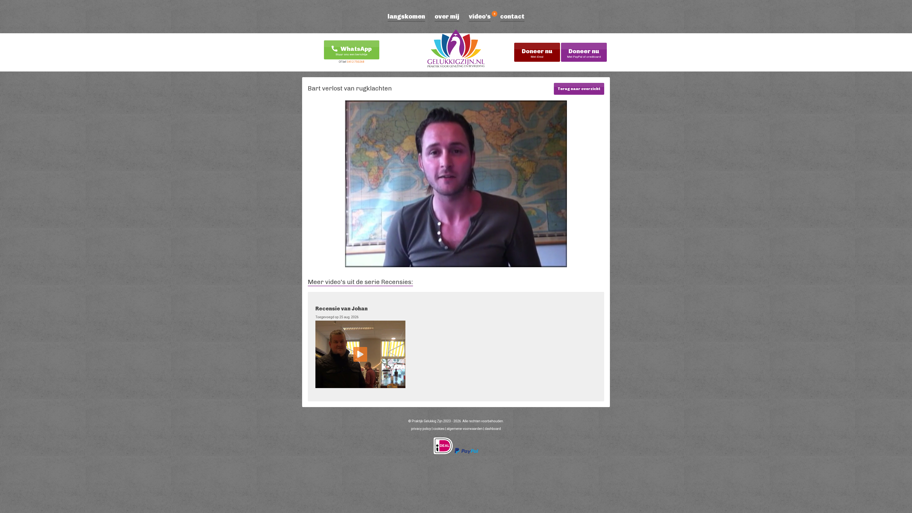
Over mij (447, 16)
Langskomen (406, 16)
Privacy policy (421, 429)
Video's (480, 16)
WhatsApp (354, 50)
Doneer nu (537, 53)
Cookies (439, 429)
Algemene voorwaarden (465, 429)
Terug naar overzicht (579, 88)
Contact (512, 16)
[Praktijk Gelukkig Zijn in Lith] (456, 49)
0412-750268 (355, 61)
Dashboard (493, 429)
